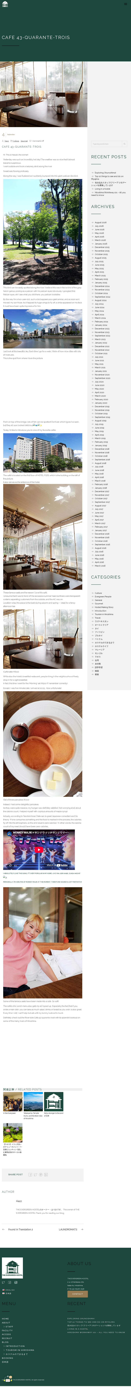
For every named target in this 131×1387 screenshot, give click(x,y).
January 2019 (101, 445)
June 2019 (99, 428)
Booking (7, 1358)
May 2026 (99, 233)
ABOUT (6, 1323)
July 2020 (99, 382)
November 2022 (102, 350)
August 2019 (100, 420)
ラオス (98, 657)
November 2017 (102, 495)
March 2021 (100, 367)
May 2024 (99, 311)
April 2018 (99, 477)
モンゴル (99, 653)
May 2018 (99, 474)
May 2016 (99, 559)
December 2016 (102, 534)
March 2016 (100, 566)
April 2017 (99, 520)
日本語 (8, 1293)
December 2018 (102, 449)
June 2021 (99, 360)
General (98, 600)
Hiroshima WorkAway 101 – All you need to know (96, 1332)
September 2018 (102, 459)
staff (9, 1327)
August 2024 (100, 300)
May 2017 (99, 516)
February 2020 (101, 399)
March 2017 (100, 523)
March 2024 (100, 318)
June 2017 (99, 513)
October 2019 (101, 413)
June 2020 (99, 385)
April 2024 (99, 314)
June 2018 (99, 470)
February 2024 (101, 321)
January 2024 (101, 325)
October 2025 (101, 254)
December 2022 (102, 346)
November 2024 (102, 290)
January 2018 (101, 488)
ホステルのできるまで (104, 642)
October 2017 (101, 498)
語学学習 (99, 667)
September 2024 (102, 297)
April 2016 (99, 562)
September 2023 (102, 336)
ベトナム (99, 639)
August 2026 (101, 222)
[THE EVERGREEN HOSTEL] (11, 4)
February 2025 (101, 279)
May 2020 (99, 389)
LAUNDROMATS (68, 1229)
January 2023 (101, 343)
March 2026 (100, 240)
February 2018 (101, 484)
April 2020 (99, 392)
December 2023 (102, 329)
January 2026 (101, 244)
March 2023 (100, 339)
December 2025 (102, 247)
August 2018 (100, 463)
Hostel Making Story (104, 607)
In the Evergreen (9, 1113)
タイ (97, 628)
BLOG (5, 1342)
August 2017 (100, 506)
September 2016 (102, 544)
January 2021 (101, 371)
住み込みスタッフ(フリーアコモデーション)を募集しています (94, 1325)
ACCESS (6, 1334)
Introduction (100, 611)
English (10, 1290)
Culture (16, 141)
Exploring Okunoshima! (105, 173)
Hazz (7, 141)
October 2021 (101, 353)
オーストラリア (101, 625)
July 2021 (99, 357)
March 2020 (100, 396)
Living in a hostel (102, 189)
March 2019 (100, 438)
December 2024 (102, 286)
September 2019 (102, 417)
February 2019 (101, 442)
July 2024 (99, 304)
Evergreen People (103, 596)
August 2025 (100, 258)
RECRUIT (7, 1338)
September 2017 (102, 502)
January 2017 (101, 530)
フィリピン (100, 632)
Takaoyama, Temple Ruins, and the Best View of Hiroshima (33, 1115)
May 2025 (99, 268)
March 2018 (100, 481)
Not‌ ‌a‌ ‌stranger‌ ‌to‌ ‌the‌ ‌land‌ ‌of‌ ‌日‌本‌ (53, 1114)
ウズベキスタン (101, 621)
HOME (5, 1319)
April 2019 (99, 435)
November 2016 (102, 537)
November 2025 (102, 251)
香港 (97, 674)
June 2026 (99, 229)
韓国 (97, 671)
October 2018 (101, 456)
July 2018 (99, 467)
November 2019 (102, 410)
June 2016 (99, 555)
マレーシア (100, 650)
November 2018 (102, 452)
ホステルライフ (101, 646)
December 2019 (102, 406)
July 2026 (99, 226)
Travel (97, 618)
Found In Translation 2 (20, 1229)
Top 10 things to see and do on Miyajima (91, 1322)
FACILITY (7, 1330)
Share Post (15, 1174)
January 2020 (101, 403)
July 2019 (99, 424)
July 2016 (99, 551)
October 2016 (101, 541)
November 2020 (102, 375)
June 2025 (99, 265)
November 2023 (102, 332)
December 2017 (102, 491)
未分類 (98, 664)
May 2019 (99, 431)
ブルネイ (99, 635)
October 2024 (101, 293)
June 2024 (99, 307)
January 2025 (101, 283)
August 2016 (100, 548)
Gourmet (24, 141)
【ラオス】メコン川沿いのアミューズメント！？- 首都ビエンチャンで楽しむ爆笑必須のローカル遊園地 (12, 1149)
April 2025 (99, 272)
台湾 (97, 660)
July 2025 (99, 261)
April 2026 (99, 237)
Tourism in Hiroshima (104, 614)
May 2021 (99, 364)
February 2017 (101, 527)
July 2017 (99, 509)
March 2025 (100, 275)
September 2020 (102, 378)
